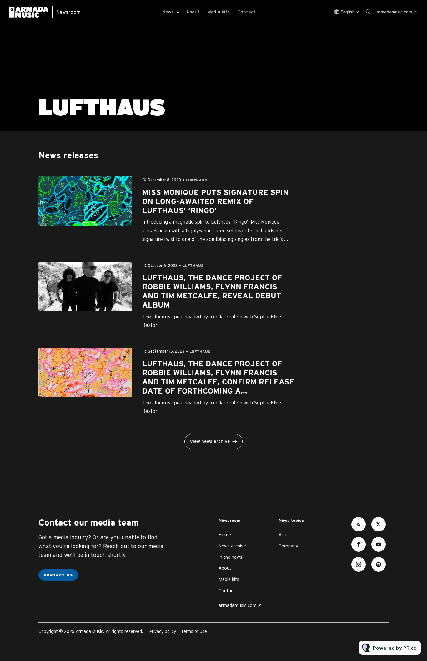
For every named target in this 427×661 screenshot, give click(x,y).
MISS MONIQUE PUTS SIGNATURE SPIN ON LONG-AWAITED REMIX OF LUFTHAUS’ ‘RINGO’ (215, 201)
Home (225, 534)
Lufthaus (196, 180)
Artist (284, 534)
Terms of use (194, 631)
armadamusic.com (394, 11)
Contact (246, 11)
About (193, 11)
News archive (232, 545)
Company (288, 545)
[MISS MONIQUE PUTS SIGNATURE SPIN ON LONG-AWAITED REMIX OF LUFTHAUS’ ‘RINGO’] (85, 201)
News (167, 11)
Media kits (218, 11)
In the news (230, 557)
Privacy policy (162, 631)
